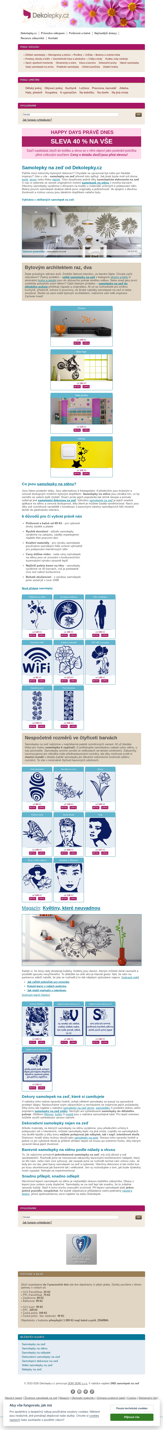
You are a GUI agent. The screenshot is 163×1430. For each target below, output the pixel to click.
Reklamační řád (148, 1397)
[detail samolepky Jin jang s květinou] (64, 635)
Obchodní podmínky (83, 1397)
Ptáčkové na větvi (37, 597)
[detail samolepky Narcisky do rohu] (64, 807)
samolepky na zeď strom (78, 1107)
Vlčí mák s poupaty (100, 642)
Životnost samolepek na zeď (40, 1397)
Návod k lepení (13, 1397)
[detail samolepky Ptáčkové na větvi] (32, 635)
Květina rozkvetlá (69, 642)
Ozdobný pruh (37, 688)
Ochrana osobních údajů (111, 1397)
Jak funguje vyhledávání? (37, 119)
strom (33, 179)
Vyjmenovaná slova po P (37, 1049)
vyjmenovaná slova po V (68, 1004)
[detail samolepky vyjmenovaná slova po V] (64, 1042)
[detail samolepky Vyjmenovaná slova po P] (32, 1087)
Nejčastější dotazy (105, 33)
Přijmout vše (132, 1417)
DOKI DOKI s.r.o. (78, 1383)
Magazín (31, 908)
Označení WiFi (37, 642)
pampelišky (103, 1107)
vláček (56, 179)
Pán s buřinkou (100, 597)
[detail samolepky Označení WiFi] (32, 680)
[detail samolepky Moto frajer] (77, 386)
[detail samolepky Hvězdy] (77, 473)
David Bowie (68, 815)
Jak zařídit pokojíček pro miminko (48, 981)
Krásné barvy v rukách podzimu (46, 986)
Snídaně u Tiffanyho (68, 860)
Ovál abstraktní (37, 769)
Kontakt (53, 38)
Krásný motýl (37, 815)
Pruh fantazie (69, 688)
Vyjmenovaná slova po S (100, 1004)
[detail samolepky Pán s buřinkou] (95, 635)
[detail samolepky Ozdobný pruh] (32, 726)
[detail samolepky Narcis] (95, 807)
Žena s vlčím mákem (37, 860)
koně (25, 179)
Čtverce (81, 308)
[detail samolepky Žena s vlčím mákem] (32, 898)
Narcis (100, 769)
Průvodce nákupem (53, 33)
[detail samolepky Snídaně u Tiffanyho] (64, 898)
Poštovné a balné (79, 33)
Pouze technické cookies (131, 1408)
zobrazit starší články (36, 994)
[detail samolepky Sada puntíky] (77, 430)
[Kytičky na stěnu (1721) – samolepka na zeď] (82, 967)
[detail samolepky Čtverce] (77, 343)
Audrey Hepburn (37, 1004)
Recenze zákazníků (32, 38)
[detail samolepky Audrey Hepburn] (32, 1042)
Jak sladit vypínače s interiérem (46, 990)
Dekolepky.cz (29, 33)
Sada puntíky (81, 395)
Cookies (132, 1397)
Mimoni (48, 1114)
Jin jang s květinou (68, 597)
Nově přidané (30, 588)
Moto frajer (81, 352)
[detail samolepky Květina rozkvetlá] (64, 680)
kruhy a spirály (47, 280)
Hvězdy (81, 439)
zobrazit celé (130, 977)
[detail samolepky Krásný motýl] (32, 853)
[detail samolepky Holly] (95, 853)
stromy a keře (119, 277)
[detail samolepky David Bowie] (64, 853)
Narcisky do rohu (68, 769)
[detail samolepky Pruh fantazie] (64, 726)
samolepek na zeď (101, 500)
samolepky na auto (86, 1137)
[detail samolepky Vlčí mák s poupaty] (95, 680)
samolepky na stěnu (55, 484)
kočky (58, 1114)
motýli (69, 1114)
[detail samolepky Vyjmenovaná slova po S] (95, 1042)
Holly (100, 815)
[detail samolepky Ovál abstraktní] (32, 807)
